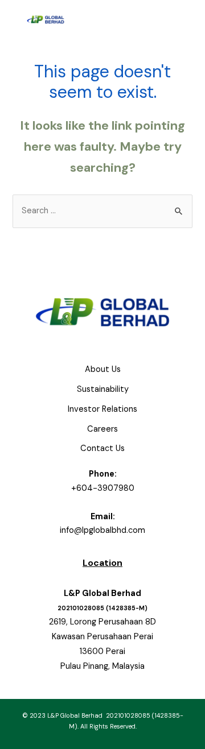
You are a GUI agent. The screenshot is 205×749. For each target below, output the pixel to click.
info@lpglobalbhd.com (102, 530)
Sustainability (103, 389)
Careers (102, 429)
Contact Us (102, 448)
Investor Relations (102, 409)
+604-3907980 (102, 488)
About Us (103, 369)
